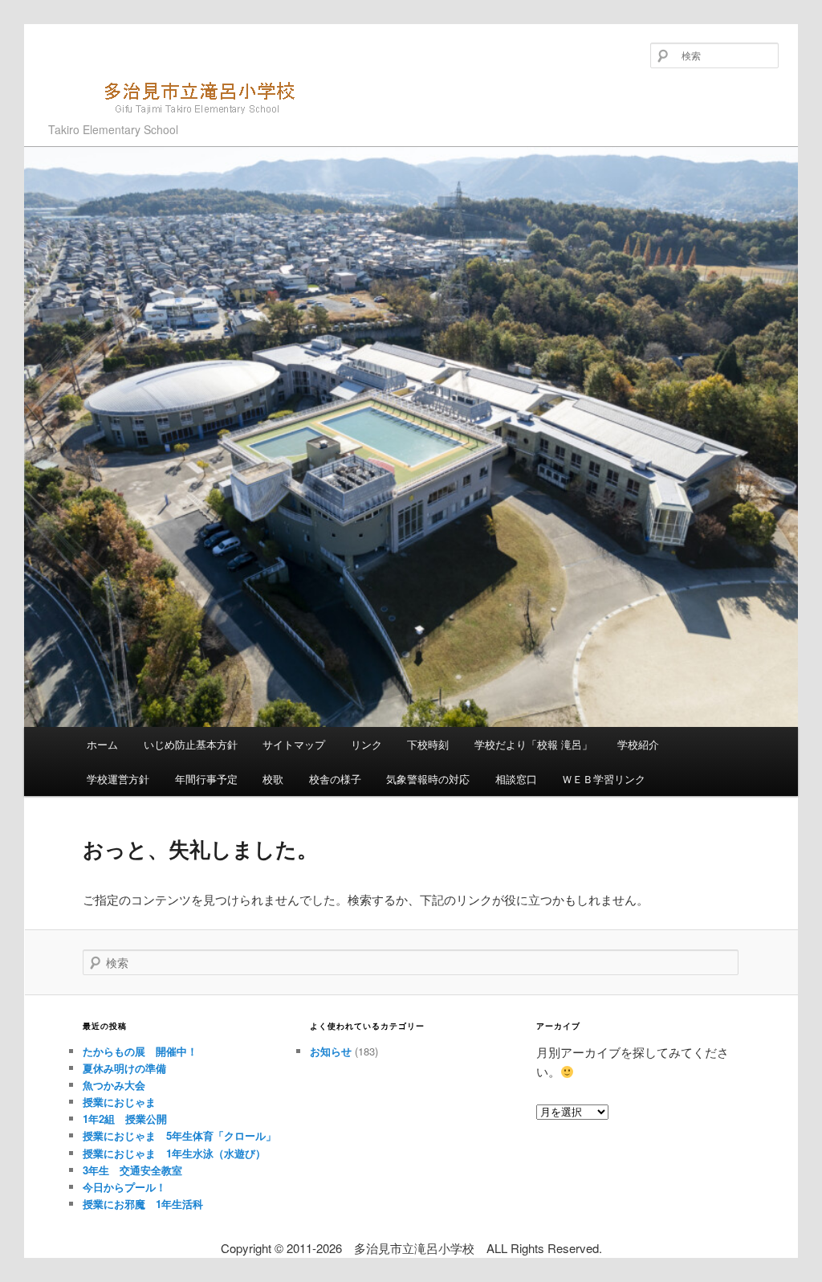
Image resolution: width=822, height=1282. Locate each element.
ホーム (102, 744)
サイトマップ (293, 744)
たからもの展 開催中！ (140, 1051)
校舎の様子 (335, 778)
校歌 (272, 778)
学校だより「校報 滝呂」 (533, 744)
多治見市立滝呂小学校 (146, 122)
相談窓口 (516, 778)
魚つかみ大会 (114, 1084)
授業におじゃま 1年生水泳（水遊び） (174, 1153)
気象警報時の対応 (428, 778)
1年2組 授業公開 (125, 1118)
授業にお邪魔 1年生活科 (143, 1203)
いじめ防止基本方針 (191, 744)
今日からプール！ (124, 1186)
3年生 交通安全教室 (132, 1170)
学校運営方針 (118, 778)
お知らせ (331, 1051)
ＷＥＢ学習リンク (603, 778)
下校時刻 (428, 744)
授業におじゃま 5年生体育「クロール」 (179, 1135)
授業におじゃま (119, 1101)
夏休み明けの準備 (124, 1068)
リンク (366, 744)
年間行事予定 (206, 778)
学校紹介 (638, 744)
